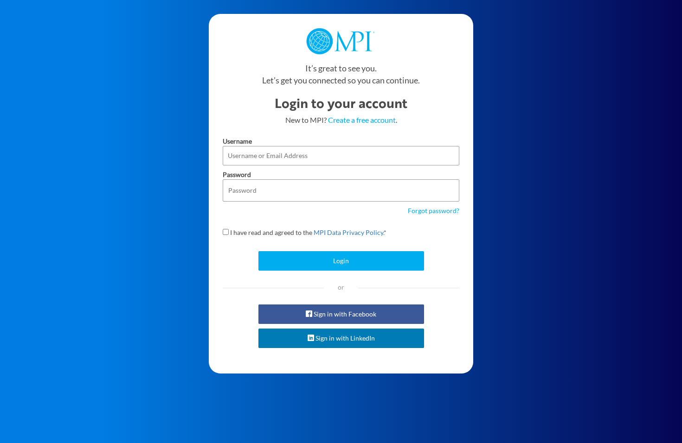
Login (341, 261)
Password (237, 174)
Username (237, 141)
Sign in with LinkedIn (344, 338)
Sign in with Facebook (344, 314)
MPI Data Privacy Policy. (349, 232)
